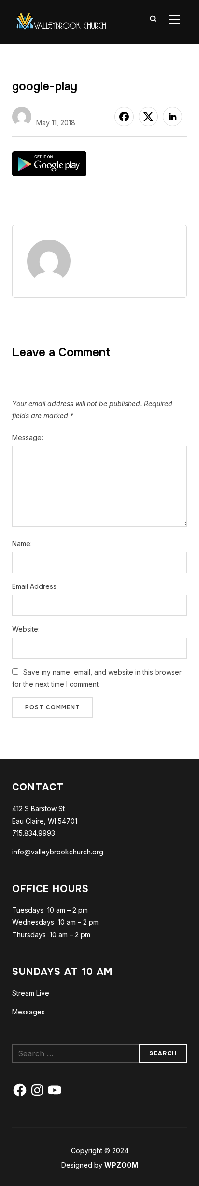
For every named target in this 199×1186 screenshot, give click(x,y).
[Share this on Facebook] (124, 116)
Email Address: (35, 586)
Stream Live (30, 993)
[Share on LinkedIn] (172, 116)
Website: (26, 629)
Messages (28, 1012)
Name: (22, 543)
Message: (27, 437)
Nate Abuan (56, 111)
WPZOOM (121, 1165)
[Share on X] (148, 116)
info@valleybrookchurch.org (57, 852)
